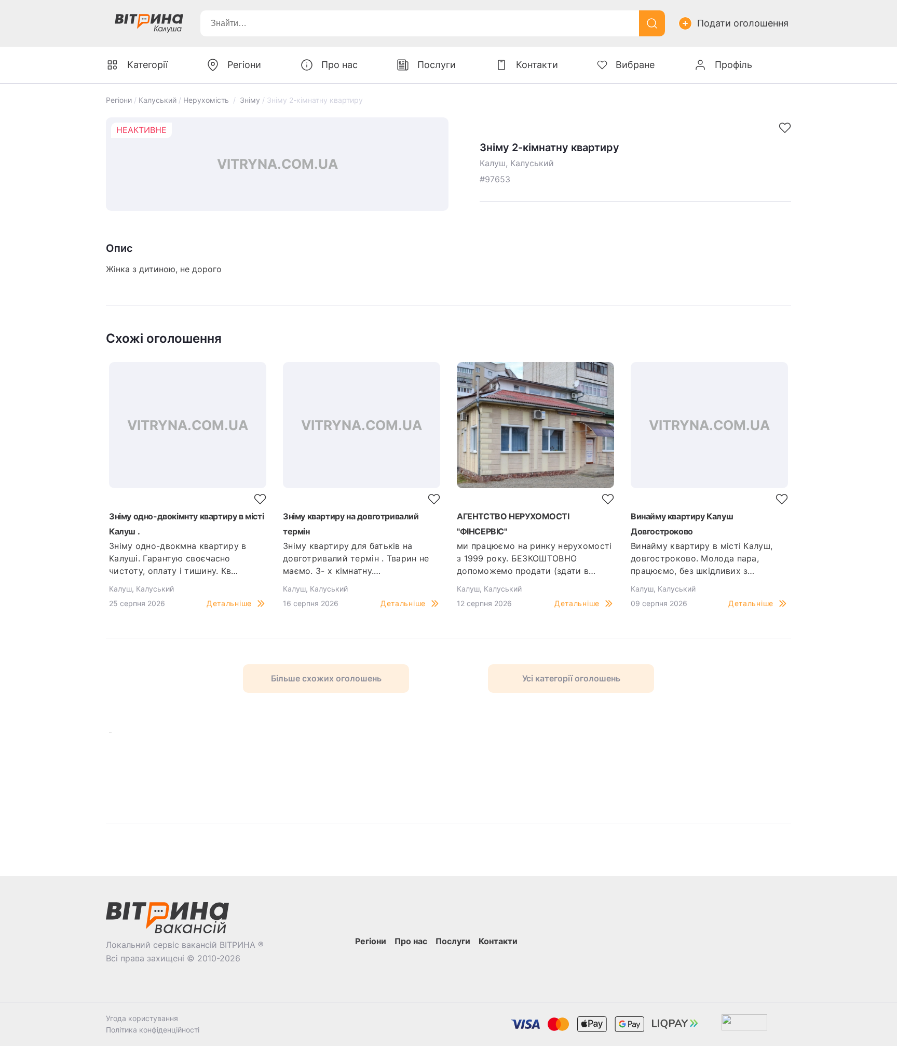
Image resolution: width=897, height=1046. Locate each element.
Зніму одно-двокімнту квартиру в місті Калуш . (186, 524)
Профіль (733, 64)
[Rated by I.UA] (744, 1024)
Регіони (119, 100)
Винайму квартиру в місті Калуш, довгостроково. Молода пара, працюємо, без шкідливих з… (701, 558)
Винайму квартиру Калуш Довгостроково (682, 524)
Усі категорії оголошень (571, 678)
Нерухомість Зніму (221, 100)
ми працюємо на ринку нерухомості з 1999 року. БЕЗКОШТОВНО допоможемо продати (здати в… (534, 558)
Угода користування (142, 1018)
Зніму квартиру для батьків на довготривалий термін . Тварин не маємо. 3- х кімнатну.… (356, 558)
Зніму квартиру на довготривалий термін (351, 524)
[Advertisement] (252, 771)
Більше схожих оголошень (326, 678)
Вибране (635, 64)
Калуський (157, 100)
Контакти (537, 64)
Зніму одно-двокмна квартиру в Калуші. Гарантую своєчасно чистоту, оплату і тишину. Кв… (178, 558)
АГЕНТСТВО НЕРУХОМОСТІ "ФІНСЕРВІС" (513, 524)
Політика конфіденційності (152, 1029)
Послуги (436, 64)
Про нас (339, 64)
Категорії (147, 64)
